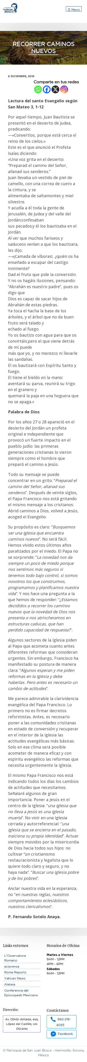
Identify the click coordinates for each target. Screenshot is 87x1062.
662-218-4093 (63, 1022)
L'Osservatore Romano (15, 958)
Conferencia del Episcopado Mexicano (21, 993)
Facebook (65, 1034)
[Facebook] (47, 89)
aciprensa (11, 966)
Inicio (7, 5)
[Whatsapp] (38, 89)
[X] (55, 89)
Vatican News (14, 978)
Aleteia (9, 984)
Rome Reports (15, 972)
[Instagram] (64, 89)
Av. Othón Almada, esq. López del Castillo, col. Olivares (22, 1024)
